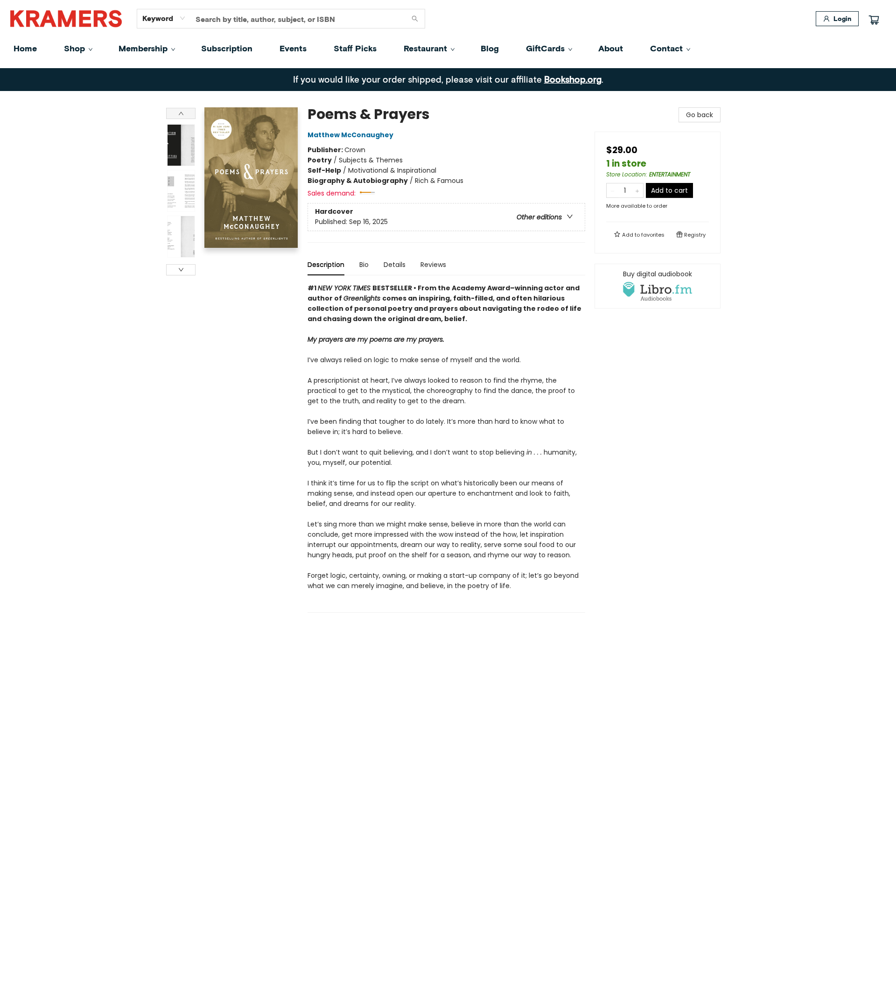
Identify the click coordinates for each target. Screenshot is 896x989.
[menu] (448, 48)
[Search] (415, 18)
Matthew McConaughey (350, 135)
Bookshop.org (573, 79)
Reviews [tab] (433, 264)
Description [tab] (326, 264)
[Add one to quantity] (637, 190)
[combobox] (164, 18)
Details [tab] (395, 264)
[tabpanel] (446, 448)
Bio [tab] (364, 264)
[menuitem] (25, 48)
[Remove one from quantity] (612, 190)
